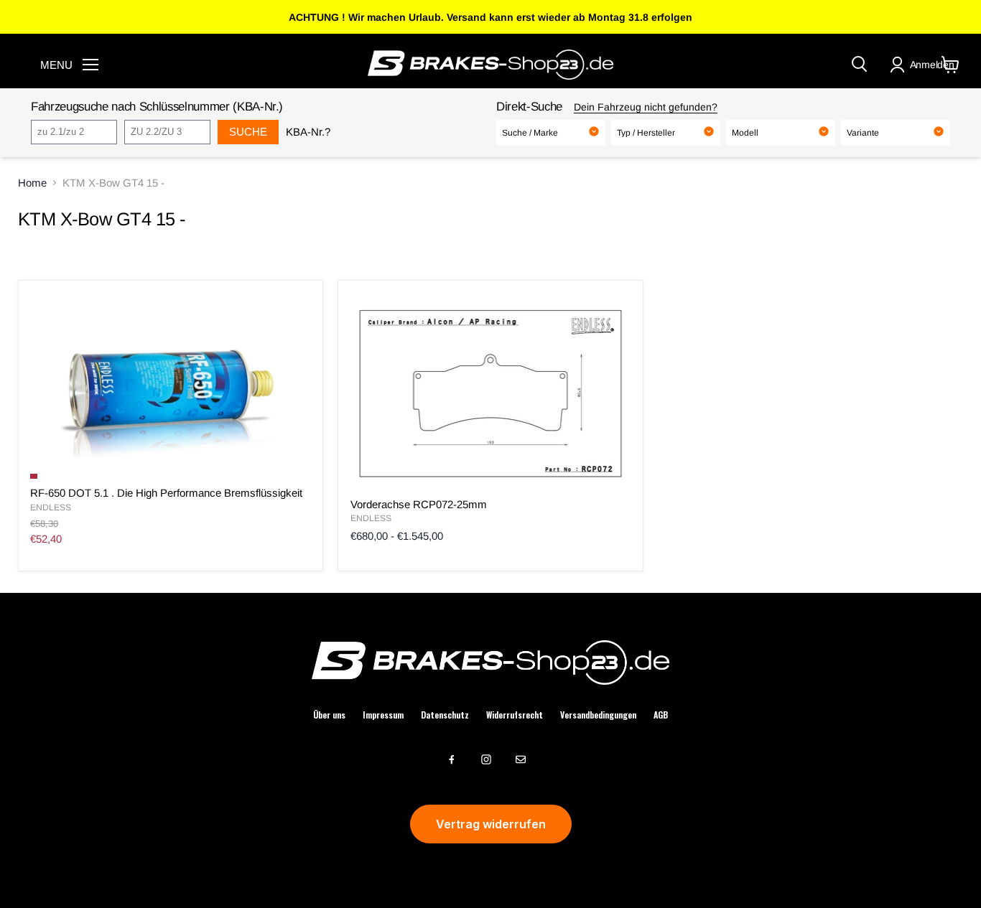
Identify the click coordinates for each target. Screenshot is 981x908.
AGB (661, 715)
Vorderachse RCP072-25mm (418, 504)
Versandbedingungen (598, 715)
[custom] (452, 759)
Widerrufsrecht (514, 715)
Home (32, 183)
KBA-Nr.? (308, 132)
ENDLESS (50, 507)
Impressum (383, 715)
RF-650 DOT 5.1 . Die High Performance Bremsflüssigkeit (166, 493)
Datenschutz (445, 715)
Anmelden (932, 64)
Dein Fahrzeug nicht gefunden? (645, 107)
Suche (248, 132)
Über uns (329, 715)
